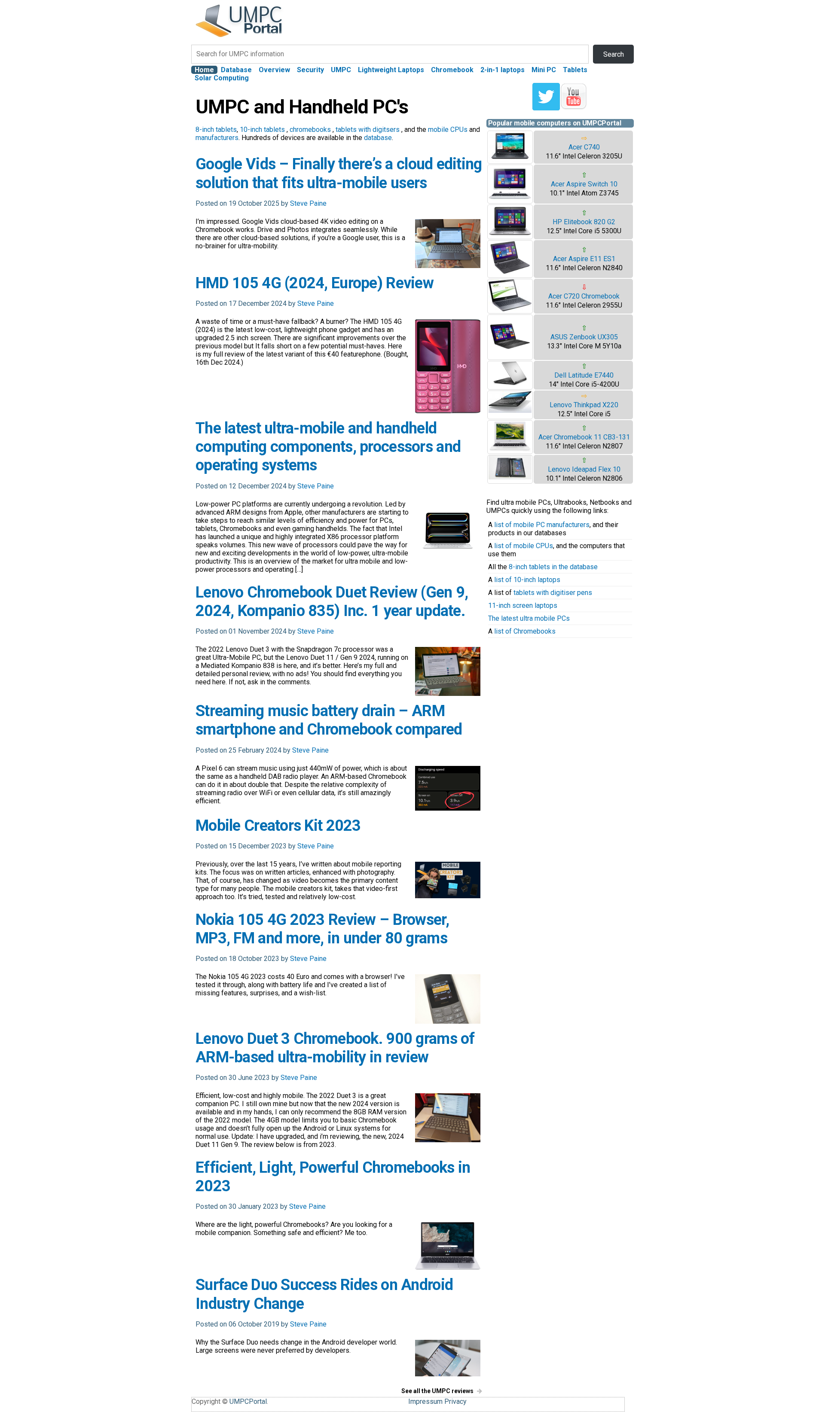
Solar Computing (222, 78)
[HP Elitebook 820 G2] (510, 235)
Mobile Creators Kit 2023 (278, 826)
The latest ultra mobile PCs (529, 618)
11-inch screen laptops (522, 605)
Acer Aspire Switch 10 (584, 184)
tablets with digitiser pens (552, 593)
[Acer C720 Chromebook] (510, 309)
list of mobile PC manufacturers (542, 525)
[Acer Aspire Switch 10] (510, 199)
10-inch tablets (262, 129)
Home (204, 70)
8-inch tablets (216, 129)
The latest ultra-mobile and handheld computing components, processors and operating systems (328, 446)
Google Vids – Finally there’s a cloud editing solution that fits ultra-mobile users (339, 173)
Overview (274, 70)
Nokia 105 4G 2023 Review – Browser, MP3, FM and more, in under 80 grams (322, 929)
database (378, 138)
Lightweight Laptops (391, 70)
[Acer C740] (510, 159)
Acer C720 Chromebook (584, 296)
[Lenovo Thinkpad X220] (510, 410)
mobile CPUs (448, 129)
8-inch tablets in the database (553, 567)
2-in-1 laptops (502, 70)
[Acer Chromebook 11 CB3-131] (510, 449)
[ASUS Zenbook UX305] (510, 355)
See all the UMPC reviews (437, 1391)
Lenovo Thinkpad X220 (584, 405)
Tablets (575, 70)
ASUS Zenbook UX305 (584, 337)
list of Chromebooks (525, 631)
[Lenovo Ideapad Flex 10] (510, 477)
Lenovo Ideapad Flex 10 (584, 469)
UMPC (341, 70)
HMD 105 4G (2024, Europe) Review (315, 283)
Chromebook (452, 70)
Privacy (455, 1401)
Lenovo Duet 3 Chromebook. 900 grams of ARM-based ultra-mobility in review (335, 1048)
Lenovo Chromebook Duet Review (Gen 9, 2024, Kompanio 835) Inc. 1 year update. (332, 601)
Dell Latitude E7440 (584, 375)
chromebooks (310, 129)
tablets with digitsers (368, 129)
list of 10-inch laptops (527, 580)
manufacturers (217, 138)
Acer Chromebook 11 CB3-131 (584, 437)
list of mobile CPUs (523, 546)
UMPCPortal (248, 1401)
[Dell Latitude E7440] (510, 384)
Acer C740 (584, 147)
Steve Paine (308, 203)
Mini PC (544, 70)
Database (236, 70)
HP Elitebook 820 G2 (584, 222)
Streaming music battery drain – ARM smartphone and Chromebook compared (329, 720)
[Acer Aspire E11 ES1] (510, 273)
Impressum (425, 1401)
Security (310, 70)
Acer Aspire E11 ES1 (584, 259)
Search (613, 54)
